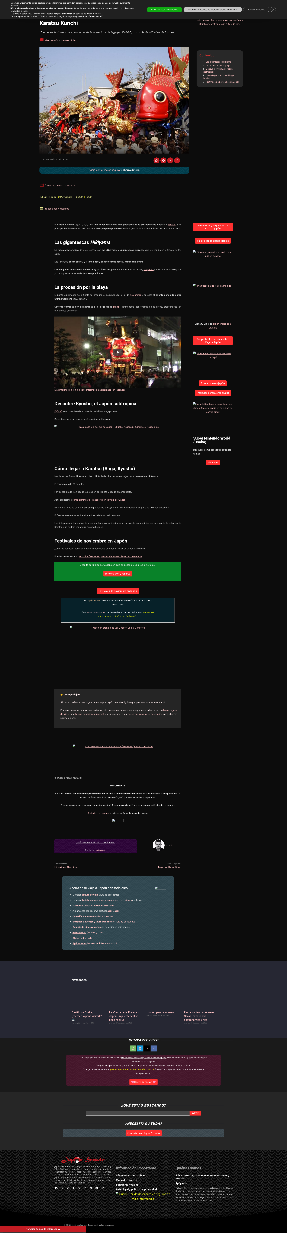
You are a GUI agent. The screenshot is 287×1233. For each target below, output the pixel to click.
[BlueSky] (108, 1188)
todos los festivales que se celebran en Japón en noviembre (110, 556)
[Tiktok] (102, 1188)
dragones (149, 269)
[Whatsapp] (62, 1188)
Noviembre (71, 185)
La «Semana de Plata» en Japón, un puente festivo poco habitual (124, 1016)
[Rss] (85, 1188)
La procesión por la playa (218, 65)
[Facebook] (177, 160)
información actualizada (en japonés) (105, 389)
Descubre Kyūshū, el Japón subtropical (218, 70)
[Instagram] (68, 1188)
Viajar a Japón (51, 40)
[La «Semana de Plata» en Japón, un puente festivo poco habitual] (125, 997)
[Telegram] (163, 160)
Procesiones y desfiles (56, 208)
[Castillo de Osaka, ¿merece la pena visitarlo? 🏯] (87, 997)
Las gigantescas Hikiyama (218, 61)
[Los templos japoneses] (162, 997)
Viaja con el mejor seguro (104, 170)
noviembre (135, 294)
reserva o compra (96, 612)
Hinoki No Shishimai (66, 867)
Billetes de (82, 938)
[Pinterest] (91, 1188)
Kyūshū (171, 224)
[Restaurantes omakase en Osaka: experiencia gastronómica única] (200, 997)
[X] (170, 160)
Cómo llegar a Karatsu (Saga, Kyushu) (219, 77)
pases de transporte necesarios (145, 714)
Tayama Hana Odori (169, 867)
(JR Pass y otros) (87, 932)
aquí (109, 910)
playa (116, 306)
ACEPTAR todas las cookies (164, 9)
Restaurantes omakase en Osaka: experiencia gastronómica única (199, 1016)
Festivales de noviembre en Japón (222, 82)
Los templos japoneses (160, 1012)
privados (93, 905)
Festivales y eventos (54, 185)
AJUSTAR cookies (256, 9)
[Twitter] (79, 1188)
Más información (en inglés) (69, 389)
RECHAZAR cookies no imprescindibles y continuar (212, 9)
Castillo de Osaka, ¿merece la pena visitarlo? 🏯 (87, 1016)
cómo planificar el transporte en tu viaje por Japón (99, 499)
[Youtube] (97, 1188)
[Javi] (159, 845)
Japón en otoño (68, 40)
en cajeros (107, 900)
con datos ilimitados (92, 916)
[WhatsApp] (156, 160)
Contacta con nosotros (98, 813)
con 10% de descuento (103, 921)
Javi (170, 845)
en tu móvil (94, 943)
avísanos (100, 850)
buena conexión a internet (89, 714)
